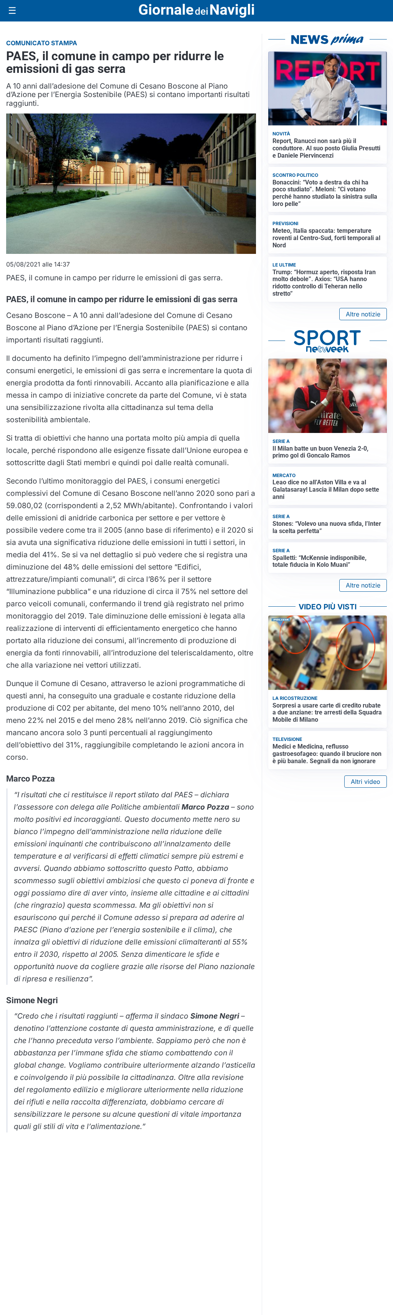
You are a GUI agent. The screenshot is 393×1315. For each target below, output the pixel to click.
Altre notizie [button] (363, 314)
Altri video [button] (365, 781)
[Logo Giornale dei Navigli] (196, 11)
